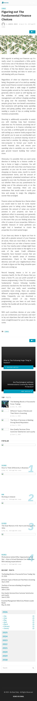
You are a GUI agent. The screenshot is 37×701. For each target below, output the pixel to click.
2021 (5, 648)
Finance (4, 8)
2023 (5, 640)
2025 (5, 632)
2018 (5, 659)
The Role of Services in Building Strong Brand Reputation (21, 421)
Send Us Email (18, 696)
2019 (5, 656)
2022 (5, 644)
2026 (5, 612)
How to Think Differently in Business (15, 468)
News (3, 494)
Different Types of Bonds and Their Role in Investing (21, 412)
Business (4, 554)
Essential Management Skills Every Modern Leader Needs (18, 602)
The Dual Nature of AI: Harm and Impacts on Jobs (18, 527)
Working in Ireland (8, 497)
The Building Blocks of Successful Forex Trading (22, 403)
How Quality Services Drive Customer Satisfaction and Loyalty (22, 430)
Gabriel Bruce (13, 24)
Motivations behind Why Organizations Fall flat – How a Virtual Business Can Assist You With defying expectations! (18, 559)
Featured (4, 465)
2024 (5, 636)
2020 (5, 652)
